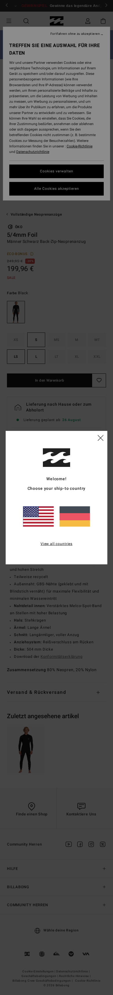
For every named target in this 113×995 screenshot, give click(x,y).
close (100, 437)
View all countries (56, 543)
